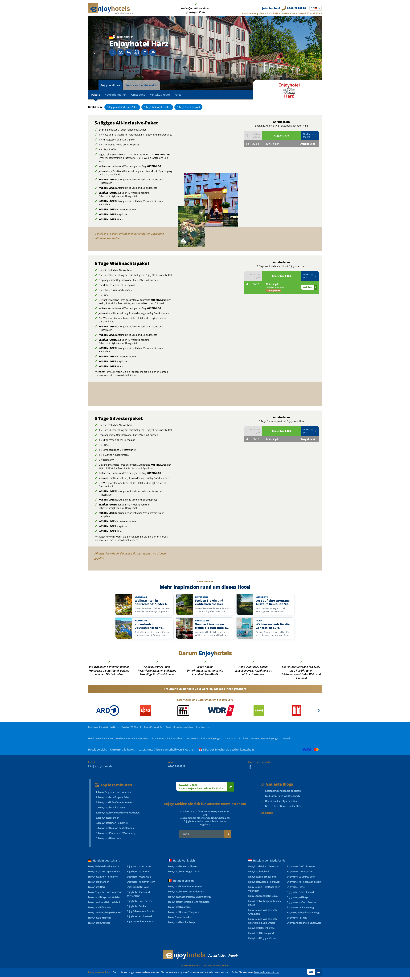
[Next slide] (315, 53)
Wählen (307, 287)
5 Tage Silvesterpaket (188, 107)
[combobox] (315, 8)
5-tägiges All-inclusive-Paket (122, 107)
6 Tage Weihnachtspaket (157, 107)
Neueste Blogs (279, 784)
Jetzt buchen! (284, 8)
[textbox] (315, 8)
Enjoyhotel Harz (110, 85)
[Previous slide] (94, 53)
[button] (310, 135)
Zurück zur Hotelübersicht (142, 85)
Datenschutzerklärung (266, 972)
